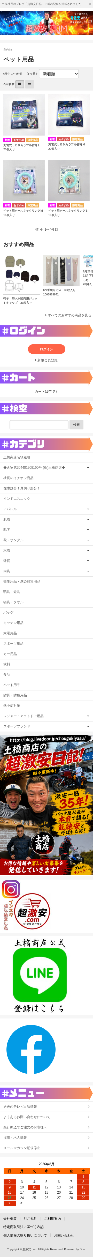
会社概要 (10, 1219)
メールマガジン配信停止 (21, 1148)
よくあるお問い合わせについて (26, 1117)
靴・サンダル (13, 540)
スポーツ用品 (13, 643)
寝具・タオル (13, 602)
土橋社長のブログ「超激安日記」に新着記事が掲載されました (41, 3)
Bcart (83, 1249)
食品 (6, 674)
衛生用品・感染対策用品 (21, 581)
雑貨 (6, 561)
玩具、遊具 (11, 592)
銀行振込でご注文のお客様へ (25, 1127)
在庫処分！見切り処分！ (21, 488)
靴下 (6, 530)
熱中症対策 (11, 706)
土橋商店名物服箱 (16, 457)
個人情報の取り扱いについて (25, 1235)
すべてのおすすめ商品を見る (69, 315)
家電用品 (10, 633)
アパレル (10, 509)
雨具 (6, 571)
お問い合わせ (64, 1235)
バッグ (8, 612)
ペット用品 (11, 685)
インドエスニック (16, 499)
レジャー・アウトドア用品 (23, 716)
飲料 (6, 664)
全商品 (7, 49)
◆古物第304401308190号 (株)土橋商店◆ (34, 468)
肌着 (6, 519)
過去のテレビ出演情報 (20, 1107)
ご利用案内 (52, 1219)
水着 (6, 550)
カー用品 (10, 654)
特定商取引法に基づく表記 (23, 1227)
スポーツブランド (16, 726)
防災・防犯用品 (15, 695)
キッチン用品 (13, 623)
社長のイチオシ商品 (18, 478)
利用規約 (30, 1219)
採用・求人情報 (15, 1138)
